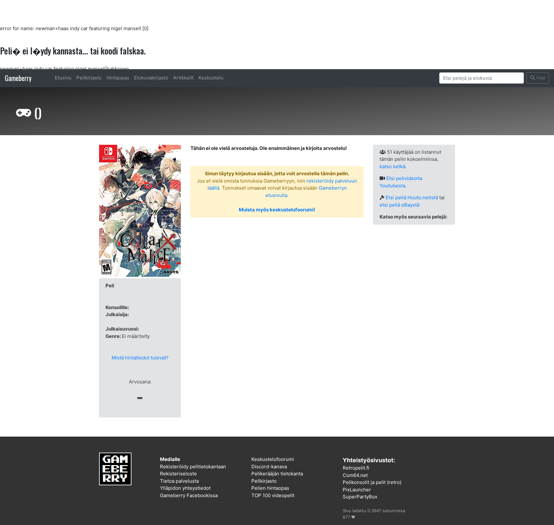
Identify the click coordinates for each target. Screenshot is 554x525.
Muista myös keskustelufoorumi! (277, 210)
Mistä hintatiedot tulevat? (140, 358)
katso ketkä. (393, 166)
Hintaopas (117, 78)
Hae (540, 78)
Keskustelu (210, 78)
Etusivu (63, 78)
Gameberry (18, 78)
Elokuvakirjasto (151, 78)
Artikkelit (183, 78)
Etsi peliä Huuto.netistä (412, 197)
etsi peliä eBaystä (399, 205)
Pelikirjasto (89, 78)
